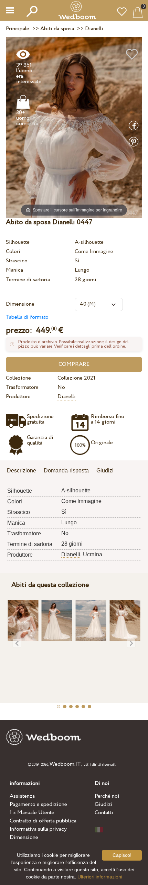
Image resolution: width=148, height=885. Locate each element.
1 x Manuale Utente (32, 813)
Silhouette (18, 242)
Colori (13, 251)
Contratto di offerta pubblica (43, 821)
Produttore (18, 396)
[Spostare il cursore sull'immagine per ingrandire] (74, 127)
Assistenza (22, 796)
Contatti (104, 813)
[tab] (24, 471)
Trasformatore (22, 387)
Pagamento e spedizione (38, 804)
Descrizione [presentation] (21, 470)
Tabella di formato (27, 317)
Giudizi (104, 804)
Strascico (17, 261)
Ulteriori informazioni (99, 876)
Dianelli (66, 397)
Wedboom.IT (65, 764)
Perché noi (107, 796)
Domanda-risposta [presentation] (66, 470)
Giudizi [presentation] (105, 470)
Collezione (18, 378)
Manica (14, 270)
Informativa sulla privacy (38, 829)
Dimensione (20, 304)
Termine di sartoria (28, 279)
